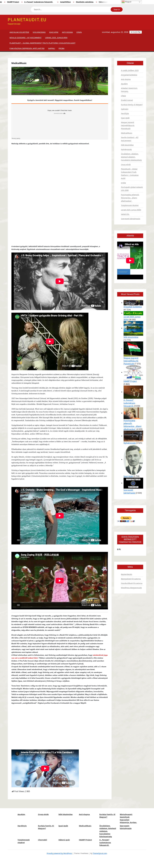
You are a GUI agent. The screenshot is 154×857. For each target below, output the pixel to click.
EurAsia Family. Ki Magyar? (132, 104)
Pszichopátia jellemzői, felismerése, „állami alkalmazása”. (130, 198)
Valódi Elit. (125, 214)
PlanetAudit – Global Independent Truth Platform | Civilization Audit (42, 43)
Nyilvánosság (39, 32)
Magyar (128, 2)
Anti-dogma (67, 32)
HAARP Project (107, 2)
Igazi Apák (53, 32)
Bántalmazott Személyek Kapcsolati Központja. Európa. (128, 818)
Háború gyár (91, 2)
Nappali (51, 48)
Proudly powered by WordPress (59, 853)
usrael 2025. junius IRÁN (56, 38)
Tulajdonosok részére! (130, 205)
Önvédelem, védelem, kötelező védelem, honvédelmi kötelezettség (131, 157)
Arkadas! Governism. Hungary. (129, 89)
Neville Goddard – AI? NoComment (26, 38)
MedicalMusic (126, 133)
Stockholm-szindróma (72, 2)
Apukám (124, 84)
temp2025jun (53, 2)
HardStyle (125, 113)
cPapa (79, 32)
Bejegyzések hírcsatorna (131, 579)
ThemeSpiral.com (100, 853)
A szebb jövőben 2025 (130, 70)
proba (61, 48)
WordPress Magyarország (131, 588)
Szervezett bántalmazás (130, 219)
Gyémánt (124, 109)
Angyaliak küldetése (19, 32)
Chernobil (42, 840)
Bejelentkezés (126, 574)
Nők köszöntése (127, 145)
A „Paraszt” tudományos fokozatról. (26, 2)
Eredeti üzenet (127, 100)
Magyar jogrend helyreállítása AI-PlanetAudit (128, 125)
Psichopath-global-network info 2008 (132, 188)
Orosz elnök (126, 164)
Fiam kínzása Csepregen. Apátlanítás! (27, 48)
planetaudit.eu (27, 20)
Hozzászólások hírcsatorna (131, 583)
